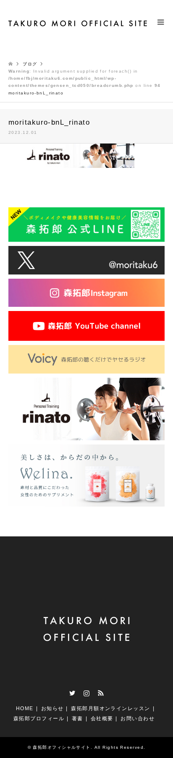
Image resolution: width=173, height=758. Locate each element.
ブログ (30, 64)
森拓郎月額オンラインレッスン (110, 708)
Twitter (72, 693)
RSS (101, 693)
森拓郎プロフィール (38, 718)
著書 (77, 718)
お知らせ (52, 708)
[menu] (160, 29)
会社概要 (102, 718)
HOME (25, 708)
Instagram (86, 693)
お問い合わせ (138, 718)
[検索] (141, 29)
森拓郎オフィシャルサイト (61, 747)
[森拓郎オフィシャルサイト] (78, 23)
